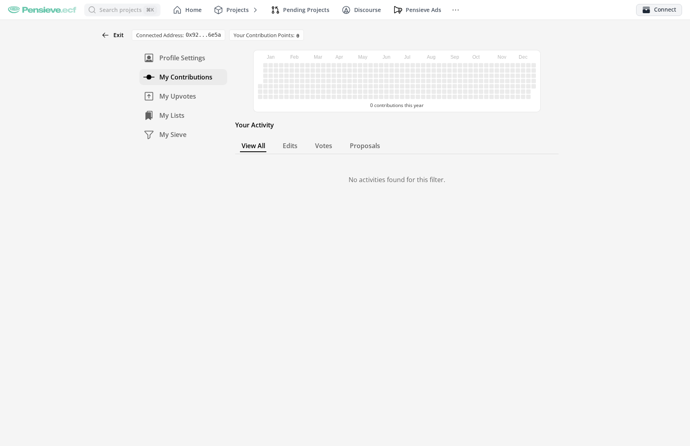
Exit (118, 35)
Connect (665, 9)
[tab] (253, 145)
